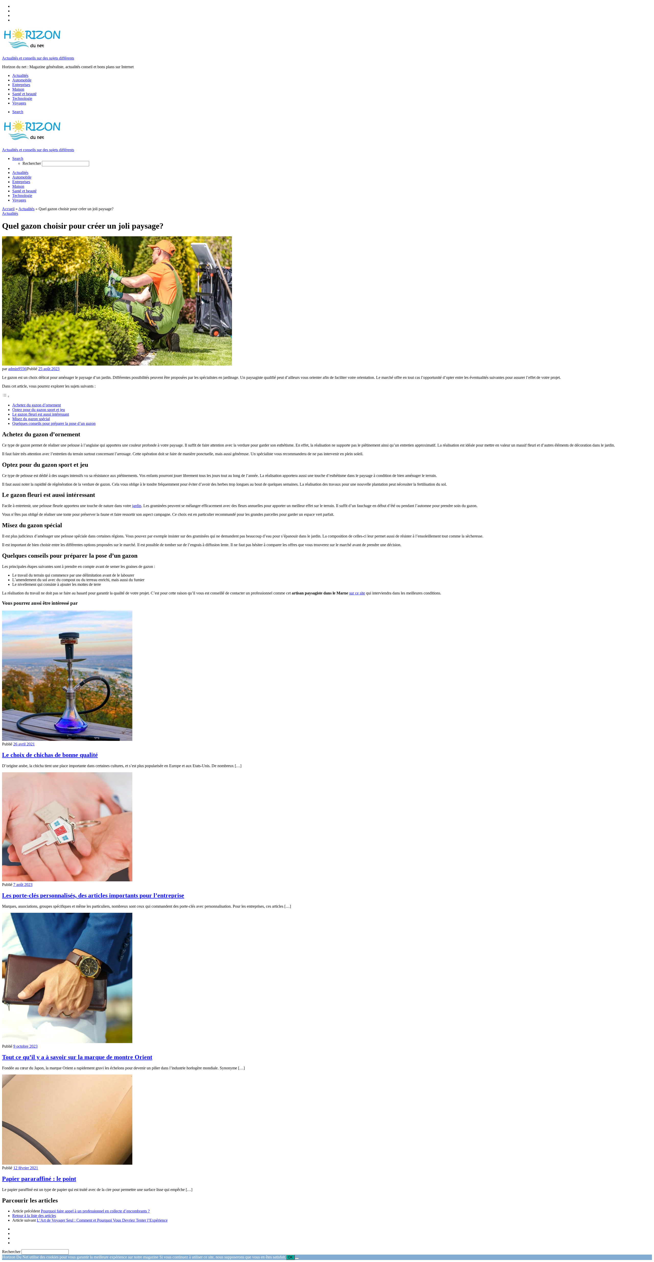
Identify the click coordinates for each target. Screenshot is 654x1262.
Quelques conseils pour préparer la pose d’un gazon (54, 423)
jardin (136, 506)
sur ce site (357, 593)
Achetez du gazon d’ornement (36, 405)
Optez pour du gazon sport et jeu (38, 409)
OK (290, 1257)
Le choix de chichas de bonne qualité (50, 755)
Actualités (26, 209)
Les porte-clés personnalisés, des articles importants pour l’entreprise (93, 895)
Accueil (8, 209)
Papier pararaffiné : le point (39, 1178)
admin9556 (17, 369)
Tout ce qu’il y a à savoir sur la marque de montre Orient (77, 1057)
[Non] (297, 1258)
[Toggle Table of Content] (6, 396)
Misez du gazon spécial (31, 419)
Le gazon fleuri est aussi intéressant (40, 414)
